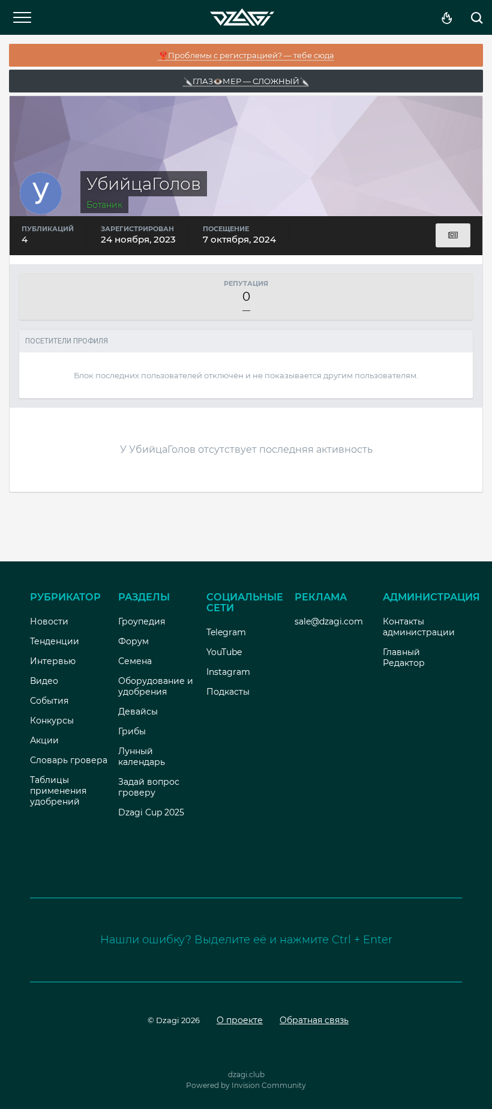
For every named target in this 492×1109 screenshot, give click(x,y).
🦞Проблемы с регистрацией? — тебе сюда (246, 55)
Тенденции (54, 641)
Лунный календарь (141, 756)
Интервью (53, 661)
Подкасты (228, 691)
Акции (44, 740)
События (49, 700)
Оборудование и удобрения (155, 686)
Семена (135, 661)
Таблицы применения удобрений (58, 791)
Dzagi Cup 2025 (151, 812)
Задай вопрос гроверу (148, 787)
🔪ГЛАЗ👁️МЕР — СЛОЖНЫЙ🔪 (246, 81)
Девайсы (138, 711)
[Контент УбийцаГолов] (453, 235)
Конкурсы (52, 720)
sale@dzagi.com (329, 621)
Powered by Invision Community (246, 1085)
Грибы (132, 731)
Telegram (226, 632)
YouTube (224, 652)
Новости (49, 621)
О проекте (240, 1020)
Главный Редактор (404, 657)
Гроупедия (141, 621)
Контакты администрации (419, 627)
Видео (44, 680)
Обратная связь (314, 1020)
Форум (133, 641)
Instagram (228, 671)
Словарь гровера (68, 760)
